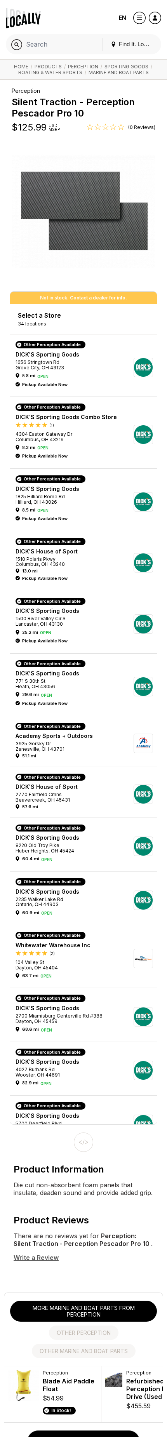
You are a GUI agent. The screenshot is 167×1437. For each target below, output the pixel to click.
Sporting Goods (126, 67)
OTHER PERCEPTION (84, 1332)
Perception (83, 67)
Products (48, 67)
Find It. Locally (136, 44)
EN (122, 17)
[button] (86, 367)
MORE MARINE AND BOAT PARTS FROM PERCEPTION (84, 1311)
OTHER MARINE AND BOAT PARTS (84, 1351)
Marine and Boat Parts (119, 72)
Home (21, 67)
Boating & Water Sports (50, 72)
